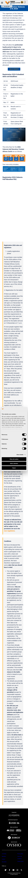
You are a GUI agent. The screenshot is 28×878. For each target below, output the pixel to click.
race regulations (9, 531)
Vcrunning (4, 853)
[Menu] (2, 2)
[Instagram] (17, 870)
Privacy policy (20, 853)
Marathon (4, 856)
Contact (3, 859)
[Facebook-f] (9, 870)
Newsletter (4, 861)
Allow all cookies (14, 459)
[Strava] (21, 870)
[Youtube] (13, 870)
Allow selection (14, 463)
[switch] (24, 439)
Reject (14, 467)
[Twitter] (5, 870)
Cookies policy (20, 861)
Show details (20, 454)
